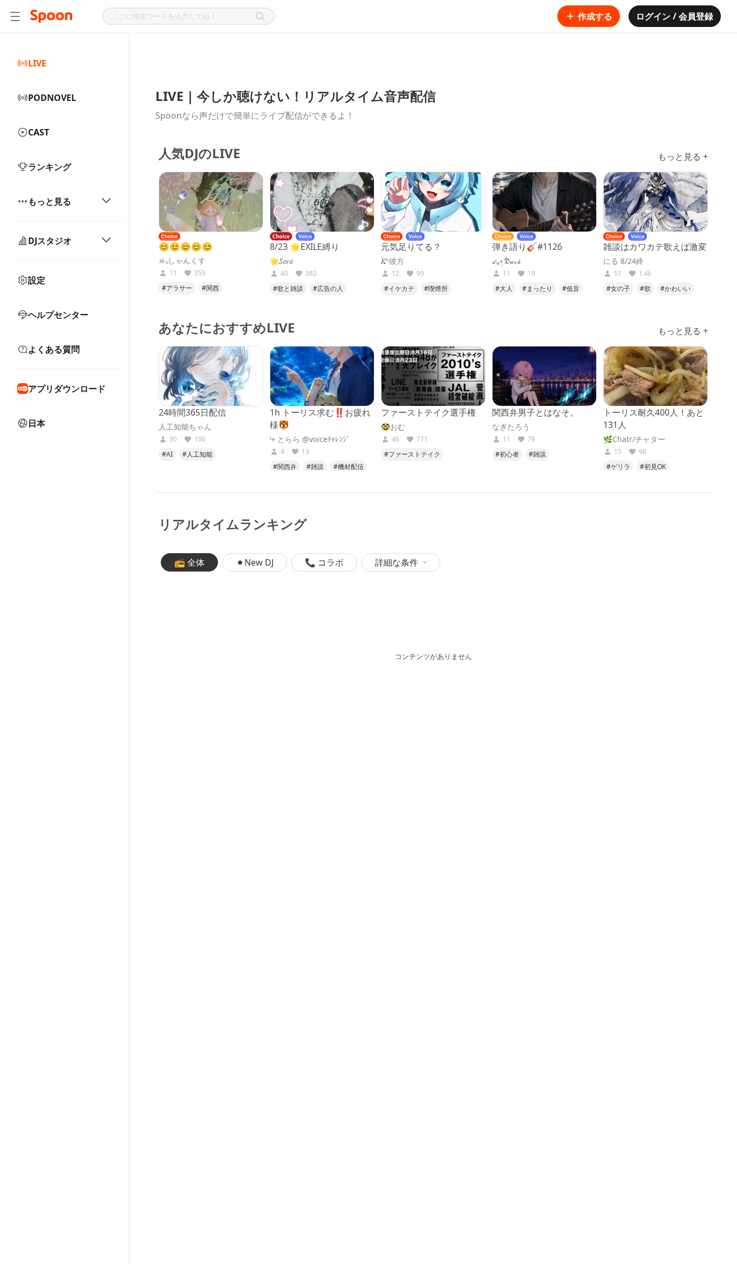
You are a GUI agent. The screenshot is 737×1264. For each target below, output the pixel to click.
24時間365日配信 (192, 412)
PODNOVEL (52, 98)
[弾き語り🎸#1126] (544, 202)
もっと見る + (683, 156)
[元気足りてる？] (433, 202)
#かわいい (675, 288)
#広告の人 (328, 288)
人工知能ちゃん (185, 427)
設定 (36, 280)
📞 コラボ (324, 562)
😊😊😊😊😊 (186, 247)
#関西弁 (285, 466)
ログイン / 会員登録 (674, 16)
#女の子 (618, 288)
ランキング (49, 167)
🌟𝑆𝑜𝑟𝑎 (282, 261)
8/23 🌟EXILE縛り (304, 247)
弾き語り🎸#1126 (527, 247)
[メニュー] (15, 16)
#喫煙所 (436, 288)
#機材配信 (348, 466)
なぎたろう (511, 427)
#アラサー (177, 288)
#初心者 (507, 454)
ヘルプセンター (58, 315)
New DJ (259, 562)
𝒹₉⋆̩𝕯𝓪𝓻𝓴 (506, 261)
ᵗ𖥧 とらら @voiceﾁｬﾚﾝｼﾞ (310, 439)
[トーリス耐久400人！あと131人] (655, 376)
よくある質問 (54, 349)
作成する (595, 16)
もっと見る (49, 201)
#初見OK (653, 466)
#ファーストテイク (412, 454)
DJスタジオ (50, 241)
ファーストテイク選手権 (428, 412)
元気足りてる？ (411, 247)
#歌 (645, 288)
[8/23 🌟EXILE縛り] (322, 202)
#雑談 (315, 466)
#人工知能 (197, 454)
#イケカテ (399, 288)
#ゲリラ (618, 466)
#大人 (504, 288)
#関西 (210, 288)
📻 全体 (189, 562)
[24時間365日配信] (211, 376)
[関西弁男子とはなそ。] (544, 376)
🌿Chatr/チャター (634, 439)
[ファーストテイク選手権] (433, 376)
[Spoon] (51, 16)
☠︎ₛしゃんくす (182, 261)
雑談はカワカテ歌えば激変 (655, 247)
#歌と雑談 (288, 288)
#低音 (570, 288)
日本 (36, 423)
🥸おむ (393, 427)
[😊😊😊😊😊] (211, 202)
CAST (38, 132)
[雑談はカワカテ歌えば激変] (655, 202)
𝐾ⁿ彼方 (392, 261)
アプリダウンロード (67, 389)
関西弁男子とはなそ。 (535, 412)
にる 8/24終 (623, 261)
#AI (167, 454)
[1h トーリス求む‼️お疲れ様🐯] (322, 376)
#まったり (537, 288)
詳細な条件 (396, 562)
